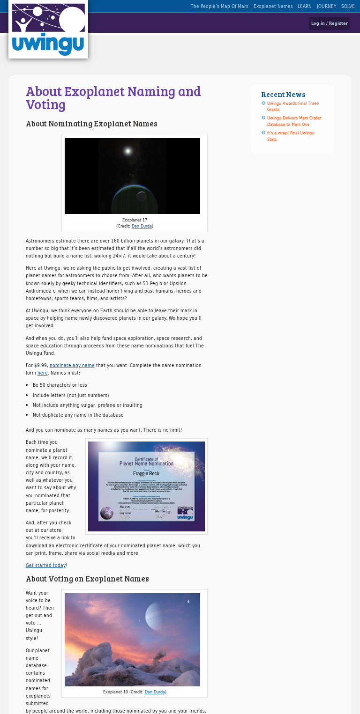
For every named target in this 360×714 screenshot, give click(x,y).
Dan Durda (142, 226)
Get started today (46, 565)
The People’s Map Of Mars (219, 6)
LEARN (305, 6)
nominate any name (72, 365)
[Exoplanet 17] (134, 176)
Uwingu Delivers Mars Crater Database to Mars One (294, 121)
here (43, 372)
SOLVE (348, 6)
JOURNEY (327, 6)
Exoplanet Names (273, 6)
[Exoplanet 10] (134, 640)
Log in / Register (329, 23)
